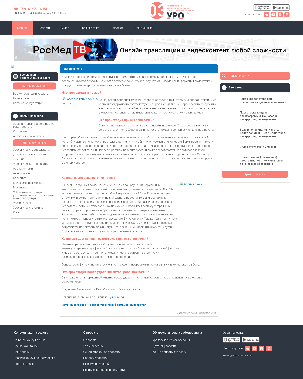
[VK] (266, 14)
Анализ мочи (21, 173)
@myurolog (117, 297)
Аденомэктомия (23, 168)
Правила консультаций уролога (34, 358)
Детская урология (34, 142)
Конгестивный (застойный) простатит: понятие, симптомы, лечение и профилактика (261, 161)
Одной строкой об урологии (101, 352)
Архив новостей (254, 174)
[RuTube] (280, 14)
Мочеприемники (24, 187)
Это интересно (93, 346)
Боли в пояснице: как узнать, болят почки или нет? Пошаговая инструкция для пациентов (262, 133)
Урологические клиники (28, 207)
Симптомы (20, 131)
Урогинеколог (22, 202)
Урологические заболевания (32, 149)
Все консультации (26, 346)
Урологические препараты (30, 163)
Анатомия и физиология (29, 136)
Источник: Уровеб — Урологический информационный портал (104, 304)
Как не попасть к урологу (169, 352)
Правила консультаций (28, 103)
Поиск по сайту (239, 75)
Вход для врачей (24, 364)
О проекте (117, 28)
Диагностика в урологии (29, 154)
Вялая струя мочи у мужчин (258, 147)
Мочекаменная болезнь (29, 182)
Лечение (18, 159)
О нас (17, 212)
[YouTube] (273, 14)
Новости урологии (95, 358)
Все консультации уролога (30, 93)
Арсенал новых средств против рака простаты (34, 125)
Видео (65, 28)
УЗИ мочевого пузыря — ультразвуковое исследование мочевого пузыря (33, 195)
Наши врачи (21, 98)
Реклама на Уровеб (96, 364)
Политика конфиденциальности (104, 369)
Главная (22, 28)
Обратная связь (233, 332)
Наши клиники (144, 28)
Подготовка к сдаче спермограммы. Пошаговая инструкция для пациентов (259, 116)
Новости (44, 28)
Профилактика (89, 28)
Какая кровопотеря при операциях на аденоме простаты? (263, 100)
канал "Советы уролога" (124, 289)
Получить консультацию (34, 86)
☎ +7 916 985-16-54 (30, 9)
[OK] (286, 14)
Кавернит (19, 178)
